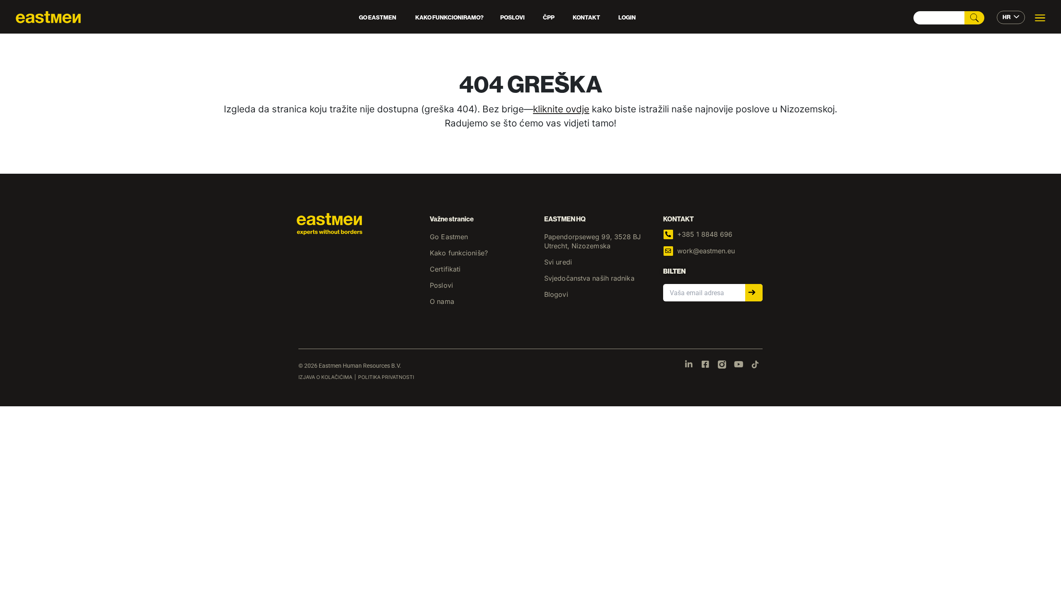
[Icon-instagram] (722, 364)
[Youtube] (738, 364)
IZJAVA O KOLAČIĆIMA (325, 377)
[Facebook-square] (705, 364)
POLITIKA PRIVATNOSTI (386, 377)
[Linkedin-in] (689, 364)
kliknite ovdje (561, 108)
